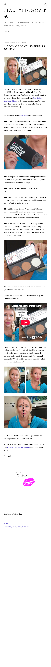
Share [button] (6, 523)
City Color (23, 115)
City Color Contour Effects (18, 447)
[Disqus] (25, 565)
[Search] (45, 3)
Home (8, 31)
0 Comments (21, 42)
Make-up (25, 527)
